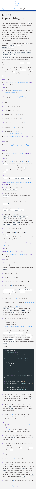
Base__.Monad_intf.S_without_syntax (20, 145)
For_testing (10, 486)
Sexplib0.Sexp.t (18, 90)
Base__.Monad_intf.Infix (16, 153)
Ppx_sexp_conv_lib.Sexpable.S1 (18, 82)
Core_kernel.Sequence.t (14, 133)
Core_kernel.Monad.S (15, 136)
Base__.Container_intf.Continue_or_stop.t (18, 326)
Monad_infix (10, 182)
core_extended (10, 9)
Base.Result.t (29, 302)
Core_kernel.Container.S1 (17, 254)
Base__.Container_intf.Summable (20, 425)
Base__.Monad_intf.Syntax (17, 243)
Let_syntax (10, 251)
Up (3, 9)
